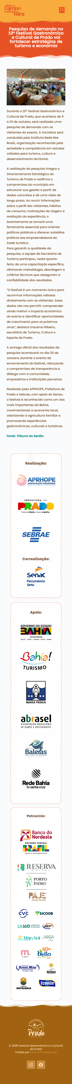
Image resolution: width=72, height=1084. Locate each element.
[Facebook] (41, 1065)
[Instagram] (31, 1065)
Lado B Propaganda (43, 1052)
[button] (62, 10)
